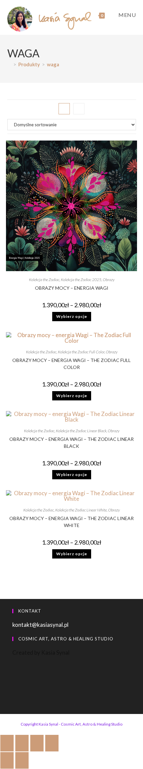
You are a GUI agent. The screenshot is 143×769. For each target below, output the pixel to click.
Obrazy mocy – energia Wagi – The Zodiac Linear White (71, 521)
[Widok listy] (78, 108)
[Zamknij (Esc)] (52, 743)
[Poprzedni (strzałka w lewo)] (7, 760)
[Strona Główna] (9, 64)
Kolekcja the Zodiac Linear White (81, 509)
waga (53, 64)
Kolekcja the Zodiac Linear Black (81, 430)
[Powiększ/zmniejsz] (7, 743)
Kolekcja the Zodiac (44, 279)
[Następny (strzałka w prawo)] (22, 760)
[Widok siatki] (64, 108)
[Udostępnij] (37, 743)
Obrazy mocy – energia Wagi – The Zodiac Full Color (71, 363)
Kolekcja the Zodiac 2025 (81, 279)
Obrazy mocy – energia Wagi (71, 288)
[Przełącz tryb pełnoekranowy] (22, 743)
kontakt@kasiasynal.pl (40, 624)
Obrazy (108, 279)
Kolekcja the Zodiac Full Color (81, 351)
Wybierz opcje (71, 316)
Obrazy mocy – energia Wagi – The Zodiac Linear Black (71, 442)
